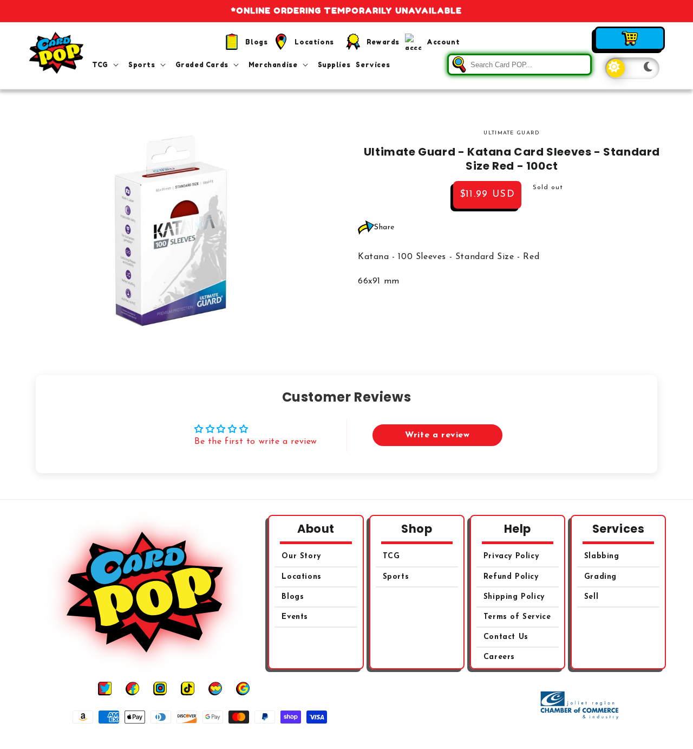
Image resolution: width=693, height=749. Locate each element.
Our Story (301, 556)
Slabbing (601, 556)
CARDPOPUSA (359, 737)
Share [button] (384, 227)
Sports (396, 577)
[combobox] (519, 64)
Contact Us (505, 637)
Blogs (293, 597)
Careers (499, 657)
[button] (107, 65)
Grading (600, 577)
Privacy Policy (511, 556)
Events (295, 617)
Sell (591, 597)
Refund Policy (511, 577)
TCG (391, 556)
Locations (301, 577)
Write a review (437, 435)
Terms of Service (517, 617)
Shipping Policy (514, 597)
